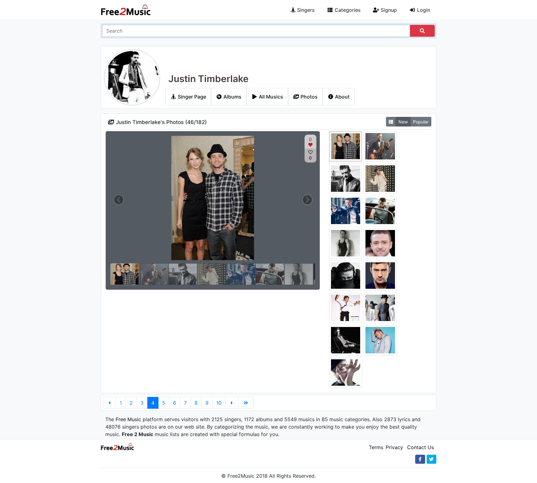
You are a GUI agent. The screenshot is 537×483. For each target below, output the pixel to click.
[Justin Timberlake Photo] (345, 146)
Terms (376, 447)
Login (422, 10)
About (342, 97)
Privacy (394, 447)
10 (219, 403)
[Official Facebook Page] (420, 459)
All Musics (270, 97)
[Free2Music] (126, 10)
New (403, 121)
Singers (305, 10)
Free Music (128, 419)
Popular (421, 121)
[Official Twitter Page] (431, 459)
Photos (308, 97)
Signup (388, 10)
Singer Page (191, 97)
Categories (346, 10)
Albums (231, 97)
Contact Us (420, 447)
